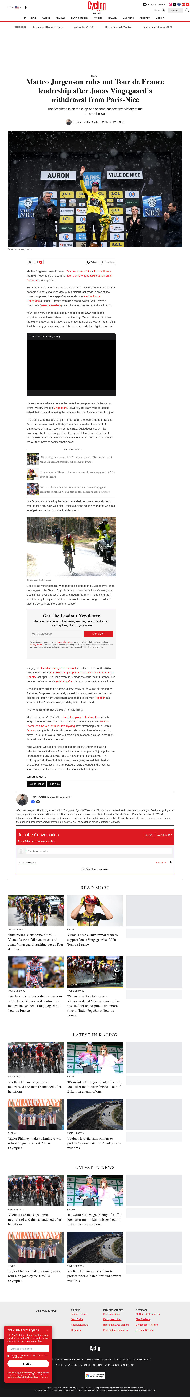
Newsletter (110, 262)
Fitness (98, 18)
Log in (160, 835)
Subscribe (174, 10)
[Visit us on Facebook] (179, 4)
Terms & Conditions (25, 1377)
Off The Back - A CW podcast (119, 27)
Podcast (145, 18)
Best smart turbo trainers (116, 1324)
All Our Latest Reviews (148, 1314)
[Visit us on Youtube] (183, 4)
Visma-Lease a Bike (79, 271)
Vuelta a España (79, 1324)
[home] (25, 18)
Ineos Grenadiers (51, 305)
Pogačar (100, 697)
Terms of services (65, 642)
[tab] (27, 862)
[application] (71, 365)
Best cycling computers (115, 1330)
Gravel (112, 18)
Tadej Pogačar (64, 681)
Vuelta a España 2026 (84, 27)
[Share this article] (29, 262)
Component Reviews (147, 1324)
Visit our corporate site (133, 1388)
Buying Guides (79, 18)
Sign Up (28, 1363)
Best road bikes (111, 1314)
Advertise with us (66, 1365)
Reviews (60, 18)
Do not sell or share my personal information (106, 1365)
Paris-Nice (54, 784)
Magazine (128, 18)
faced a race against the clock (58, 668)
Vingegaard (60, 407)
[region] (95, 850)
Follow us (94, 262)
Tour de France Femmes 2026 (157, 27)
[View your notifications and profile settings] (26, 7)
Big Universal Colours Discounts (48, 27)
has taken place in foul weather (81, 717)
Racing (46, 18)
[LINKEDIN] (33, 802)
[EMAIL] (38, 802)
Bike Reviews (143, 1319)
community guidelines (45, 841)
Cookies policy (142, 1359)
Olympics (76, 1330)
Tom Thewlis (83, 122)
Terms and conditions (98, 1359)
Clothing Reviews (145, 1330)
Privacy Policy (38, 1375)
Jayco (31, 730)
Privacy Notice (36, 644)
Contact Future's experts (67, 1359)
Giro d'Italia (77, 1319)
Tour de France (103, 271)
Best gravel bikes (112, 1319)
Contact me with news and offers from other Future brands (29, 1356)
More (159, 18)
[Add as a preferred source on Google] (95, 1375)
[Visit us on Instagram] (170, 4)
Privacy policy (122, 1359)
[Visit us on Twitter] (174, 4)
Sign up (168, 835)
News (33, 18)
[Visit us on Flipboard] (187, 4)
